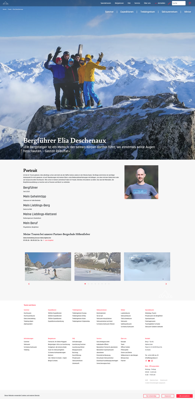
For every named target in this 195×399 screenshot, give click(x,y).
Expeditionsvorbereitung (56, 321)
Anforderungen (77, 342)
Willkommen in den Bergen (129, 355)
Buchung (75, 353)
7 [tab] (106, 284)
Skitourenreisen (169, 11)
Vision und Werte (126, 353)
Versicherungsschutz (103, 363)
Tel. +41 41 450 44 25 (151, 355)
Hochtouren (27, 313)
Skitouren (124, 321)
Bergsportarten (77, 350)
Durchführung (76, 355)
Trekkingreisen (147, 11)
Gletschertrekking (29, 319)
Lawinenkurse (125, 313)
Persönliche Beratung (103, 355)
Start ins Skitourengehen (56, 350)
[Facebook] (146, 361)
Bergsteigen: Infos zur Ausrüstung (59, 344)
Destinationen (101, 313)
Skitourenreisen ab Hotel (104, 321)
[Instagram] (152, 361)
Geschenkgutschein (103, 342)
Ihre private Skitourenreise (105, 358)
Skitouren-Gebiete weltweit (154, 327)
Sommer (109, 11)
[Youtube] (149, 361)
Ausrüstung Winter (78, 347)
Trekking (26, 350)
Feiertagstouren (150, 321)
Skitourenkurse (126, 316)
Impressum (163, 380)
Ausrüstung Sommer (79, 344)
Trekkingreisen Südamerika (81, 321)
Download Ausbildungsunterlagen (107, 361)
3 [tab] (92, 284)
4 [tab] (96, 284)
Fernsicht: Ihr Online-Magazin (57, 342)
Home (4, 9)
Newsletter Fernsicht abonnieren (107, 347)
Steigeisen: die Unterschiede (57, 347)
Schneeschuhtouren (127, 327)
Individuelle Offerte (102, 344)
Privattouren (76, 358)
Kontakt (123, 342)
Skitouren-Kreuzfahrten (104, 319)
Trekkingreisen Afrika (79, 316)
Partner (123, 361)
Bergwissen (119, 3)
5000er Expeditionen (55, 313)
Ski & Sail (100, 316)
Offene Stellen (125, 347)
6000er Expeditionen (55, 316)
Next (166, 283)
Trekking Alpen (28, 321)
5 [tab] (99, 284)
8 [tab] (109, 284)
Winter (187, 11)
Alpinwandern (28, 324)
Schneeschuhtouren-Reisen (106, 324)
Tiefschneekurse (126, 319)
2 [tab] (89, 284)
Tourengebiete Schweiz (152, 324)
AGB (146, 380)
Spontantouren (150, 319)
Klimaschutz (125, 358)
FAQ (129, 3)
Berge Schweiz (53, 361)
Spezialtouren (106, 3)
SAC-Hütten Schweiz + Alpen (57, 358)
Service (137, 3)
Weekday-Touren (150, 313)
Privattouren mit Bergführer (154, 316)
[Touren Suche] (169, 3)
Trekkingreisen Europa (79, 313)
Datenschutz (154, 380)
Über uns (147, 3)
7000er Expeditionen (54, 319)
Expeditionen (127, 11)
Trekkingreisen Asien (79, 319)
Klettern (50, 355)
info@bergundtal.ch (151, 358)
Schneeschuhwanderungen (57, 353)
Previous (29, 283)
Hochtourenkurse (29, 316)
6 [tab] (102, 284)
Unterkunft (75, 363)
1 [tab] (86, 284)
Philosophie (124, 350)
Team (10, 9)
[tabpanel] (48, 266)
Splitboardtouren (126, 324)
